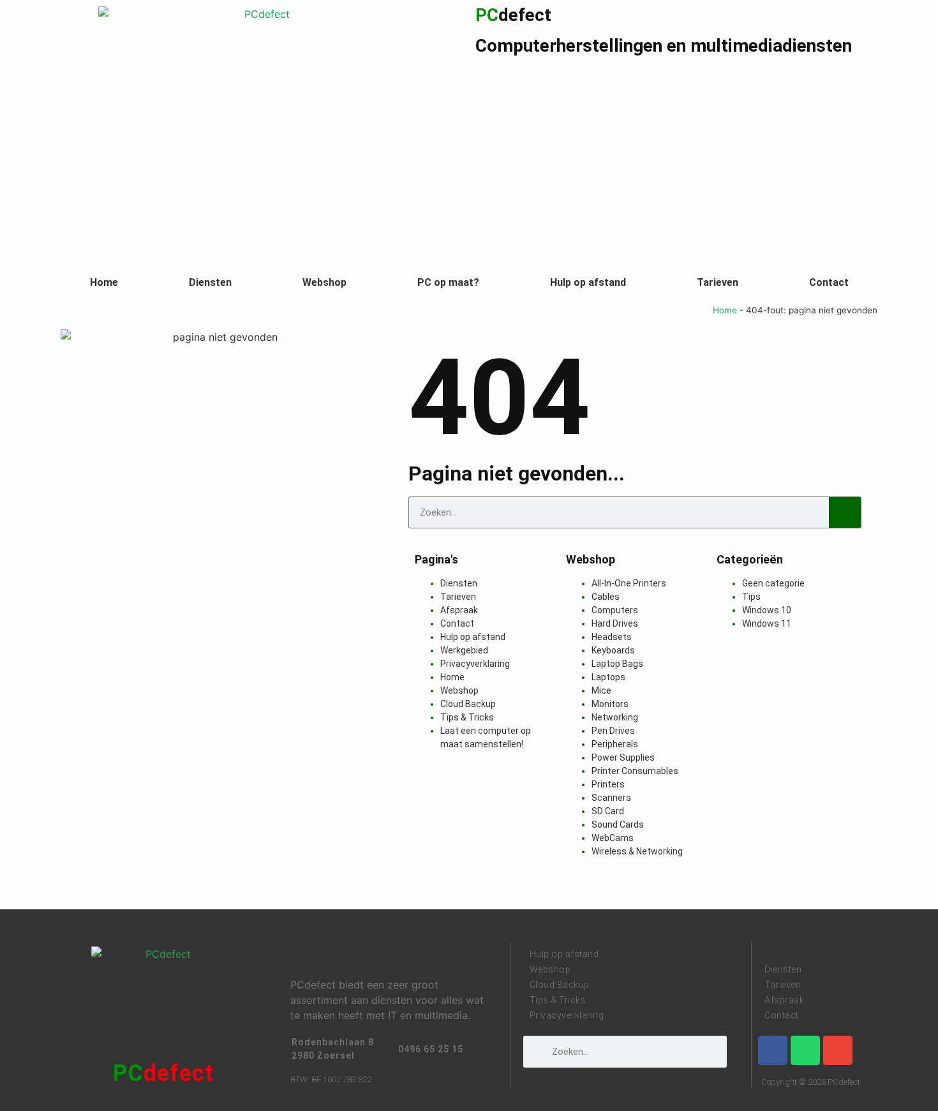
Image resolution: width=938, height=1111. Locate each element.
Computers (615, 610)
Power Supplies (623, 757)
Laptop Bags (617, 664)
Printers (608, 784)
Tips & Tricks (467, 717)
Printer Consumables (635, 771)
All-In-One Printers (629, 583)
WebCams (613, 838)
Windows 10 (766, 610)
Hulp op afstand (588, 282)
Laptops (608, 677)
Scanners (611, 798)
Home (104, 282)
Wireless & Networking (637, 851)
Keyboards (613, 650)
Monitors (610, 704)
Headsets (612, 637)
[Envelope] (837, 1050)
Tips (751, 597)
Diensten (210, 282)
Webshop (324, 282)
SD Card (608, 811)
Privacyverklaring (475, 664)
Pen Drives (613, 731)
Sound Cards (618, 824)
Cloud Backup (468, 704)
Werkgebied (464, 650)
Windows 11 (766, 623)
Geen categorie (773, 583)
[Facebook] (772, 1050)
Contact (829, 282)
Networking (615, 717)
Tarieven (717, 282)
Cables (606, 597)
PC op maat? (448, 282)
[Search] (845, 512)
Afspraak (459, 610)
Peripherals (615, 744)
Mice (601, 690)
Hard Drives (615, 623)
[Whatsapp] (805, 1050)
